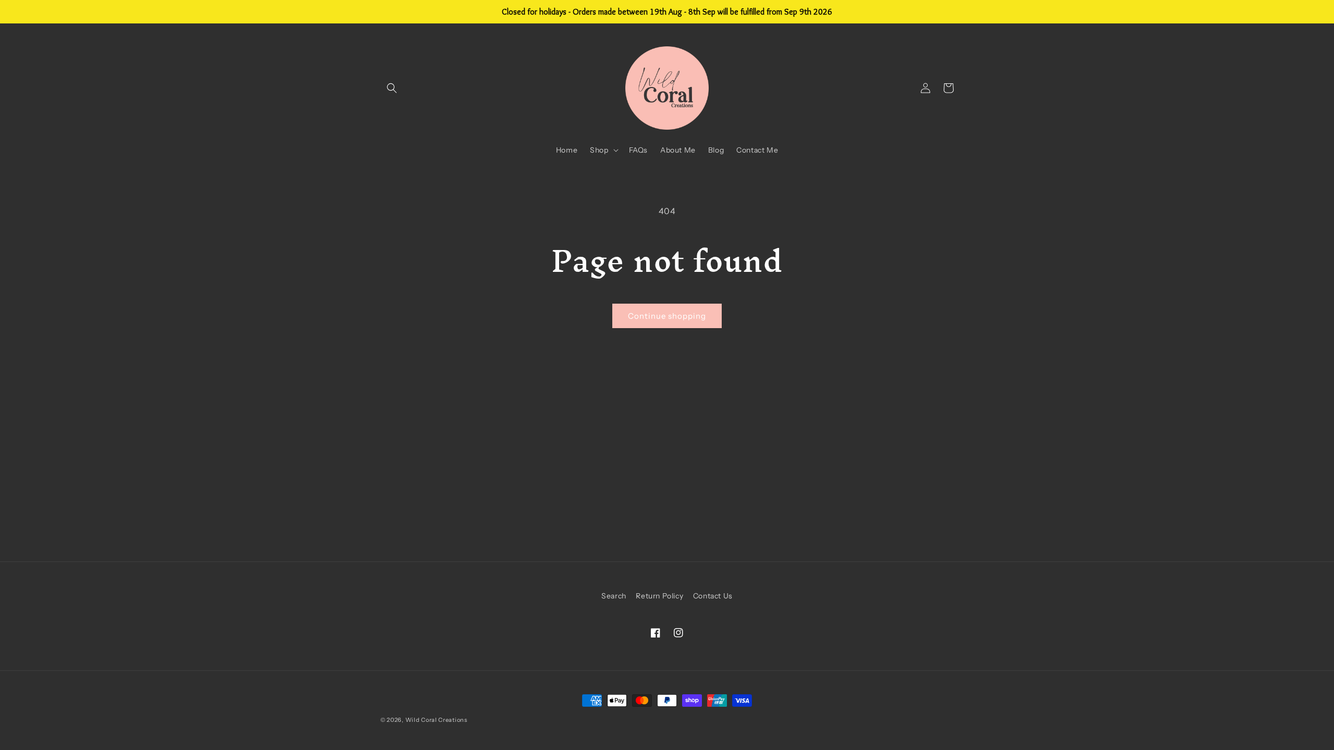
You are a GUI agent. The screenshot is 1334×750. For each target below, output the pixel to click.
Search (613, 596)
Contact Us (713, 596)
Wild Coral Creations (436, 719)
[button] (391, 88)
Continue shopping (667, 316)
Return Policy (659, 596)
